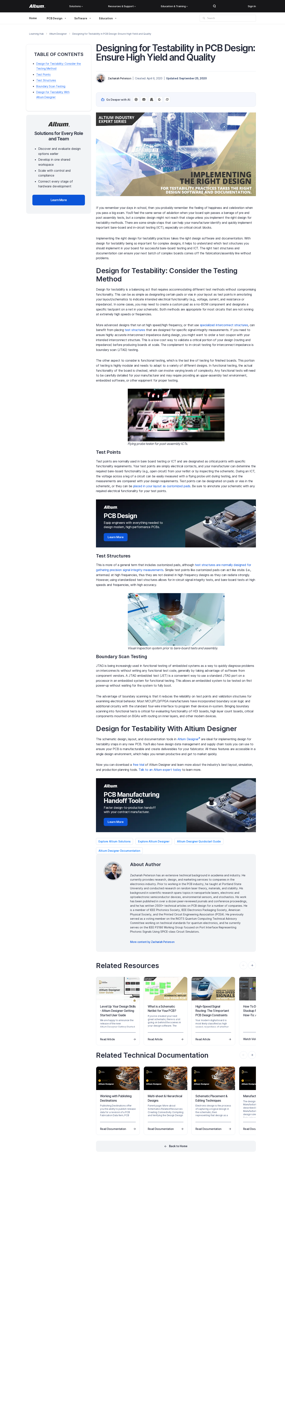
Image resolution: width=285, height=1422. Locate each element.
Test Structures (46, 80)
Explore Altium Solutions (114, 841)
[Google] (159, 99)
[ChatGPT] (136, 99)
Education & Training (173, 6)
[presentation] (252, 965)
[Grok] (167, 99)
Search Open (214, 6)
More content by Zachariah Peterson (152, 941)
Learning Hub (36, 33)
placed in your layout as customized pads (161, 486)
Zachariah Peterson (119, 78)
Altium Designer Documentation (119, 850)
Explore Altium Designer (153, 841)
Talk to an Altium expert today (160, 770)
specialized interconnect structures (224, 325)
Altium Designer (58, 33)
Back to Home (178, 1146)
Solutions (75, 6)
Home (33, 18)
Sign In (252, 6)
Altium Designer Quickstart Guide (199, 841)
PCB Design (54, 18)
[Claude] (152, 99)
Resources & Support (121, 6)
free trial (138, 765)
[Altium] (37, 6)
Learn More (116, 537)
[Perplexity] (144, 99)
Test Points (43, 74)
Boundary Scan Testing (50, 86)
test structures (135, 330)
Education (106, 18)
